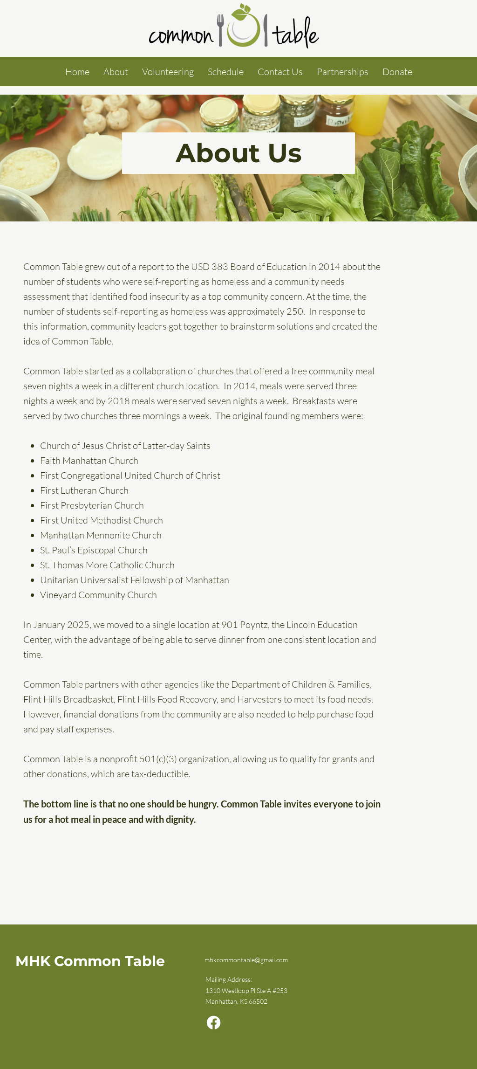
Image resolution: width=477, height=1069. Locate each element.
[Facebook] (213, 1023)
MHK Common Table (90, 961)
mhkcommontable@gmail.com (246, 960)
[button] (115, 71)
